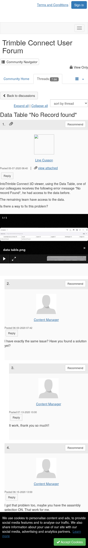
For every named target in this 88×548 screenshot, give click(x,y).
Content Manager (46, 319)
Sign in (79, 5)
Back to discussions (20, 95)
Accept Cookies (71, 542)
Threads (47, 78)
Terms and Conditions (52, 4)
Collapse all (39, 105)
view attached (48, 168)
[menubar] (54, 4)
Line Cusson (44, 160)
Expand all (21, 105)
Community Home (16, 78)
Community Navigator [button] (21, 62)
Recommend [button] (75, 124)
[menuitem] (54, 4)
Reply (7, 176)
